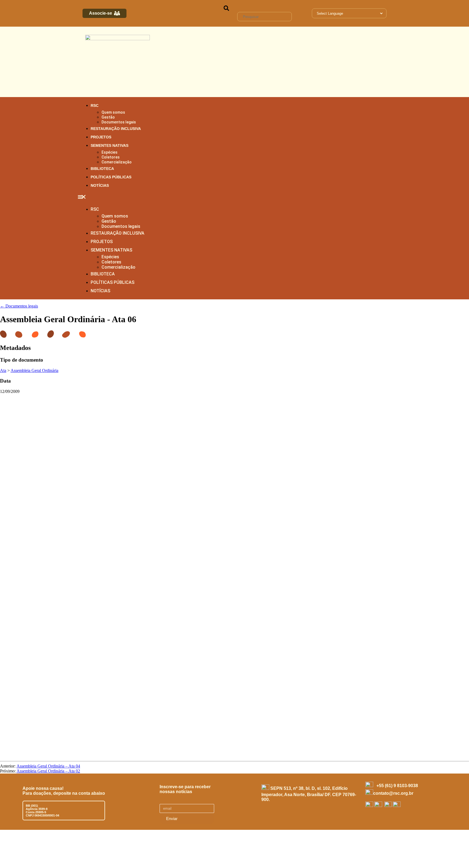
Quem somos (113, 112)
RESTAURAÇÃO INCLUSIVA (116, 128)
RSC (95, 105)
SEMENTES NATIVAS (109, 145)
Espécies (110, 152)
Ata (3, 370)
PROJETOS (101, 137)
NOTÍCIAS (100, 185)
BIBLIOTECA (102, 168)
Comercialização (117, 162)
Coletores (111, 157)
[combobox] (264, 16)
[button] (234, 197)
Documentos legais (119, 122)
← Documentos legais (19, 306)
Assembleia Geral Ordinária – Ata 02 (48, 771)
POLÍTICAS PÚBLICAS (111, 177)
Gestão (108, 117)
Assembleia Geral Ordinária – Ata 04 (48, 766)
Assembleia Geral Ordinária (34, 370)
